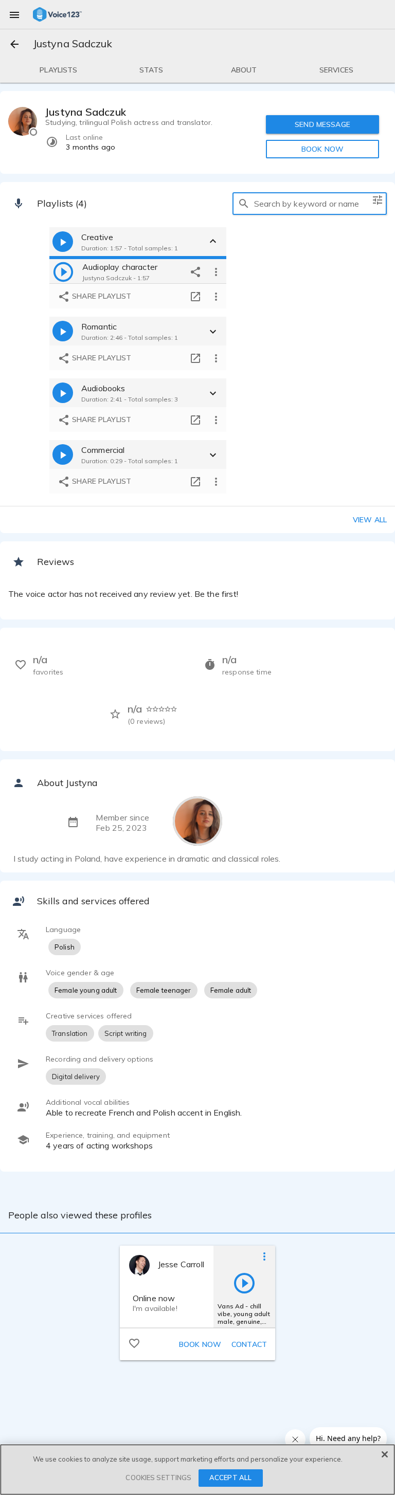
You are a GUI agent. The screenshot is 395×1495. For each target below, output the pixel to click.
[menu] (14, 14)
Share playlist (100, 296)
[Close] (385, 1454)
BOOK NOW (322, 149)
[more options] (216, 271)
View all (370, 519)
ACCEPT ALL (230, 1477)
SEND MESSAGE (322, 124)
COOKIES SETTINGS (158, 1477)
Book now (200, 1344)
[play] (63, 271)
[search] (244, 203)
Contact (249, 1344)
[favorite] (134, 1343)
